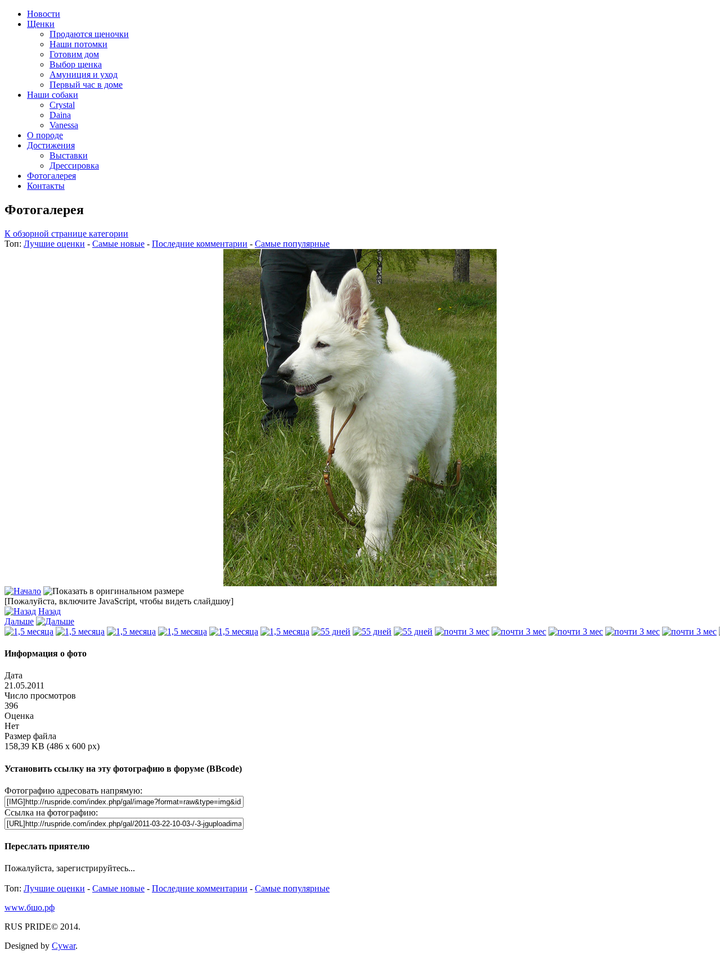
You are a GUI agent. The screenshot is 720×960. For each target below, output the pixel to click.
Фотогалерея (51, 175)
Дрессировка (74, 165)
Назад (49, 611)
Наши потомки (78, 44)
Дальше (19, 621)
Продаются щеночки (89, 34)
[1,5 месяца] (28, 631)
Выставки (69, 155)
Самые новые (118, 243)
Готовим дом (74, 54)
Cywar (63, 945)
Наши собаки (52, 94)
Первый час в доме (86, 84)
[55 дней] (331, 631)
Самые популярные (292, 243)
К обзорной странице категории (66, 233)
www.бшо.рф (29, 907)
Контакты (46, 186)
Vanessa (64, 125)
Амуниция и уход (84, 74)
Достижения (51, 145)
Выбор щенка (76, 64)
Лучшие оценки (54, 243)
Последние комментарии (200, 243)
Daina (60, 115)
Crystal (62, 105)
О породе (45, 135)
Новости (43, 14)
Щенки (41, 24)
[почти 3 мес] (462, 631)
